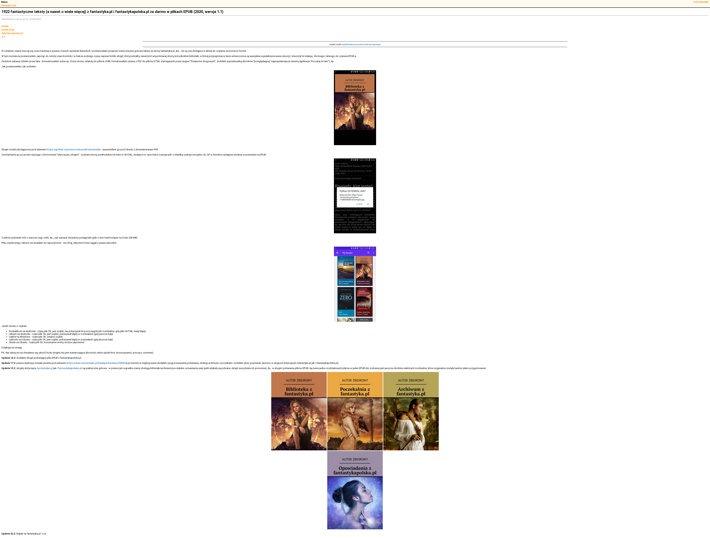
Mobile (704, 2)
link (44, 533)
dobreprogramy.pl (12, 33)
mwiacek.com (8, 5)
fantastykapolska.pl (70, 368)
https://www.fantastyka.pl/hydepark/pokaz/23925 (96, 363)
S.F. (3, 36)
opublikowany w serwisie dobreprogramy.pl (361, 44)
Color (696, 2)
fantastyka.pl (45, 368)
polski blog (7, 29)
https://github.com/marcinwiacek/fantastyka (74, 149)
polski (5, 26)
